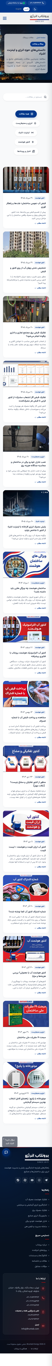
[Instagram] (39, 1180)
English (19, 9)
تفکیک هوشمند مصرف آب (36, 1199)
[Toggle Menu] (4, 18)
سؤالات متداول (41, 1266)
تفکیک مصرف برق (39, 1210)
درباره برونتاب (41, 1245)
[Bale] (18, 1180)
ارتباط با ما (34, 1348)
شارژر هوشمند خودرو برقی (36, 1221)
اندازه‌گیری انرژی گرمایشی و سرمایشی (32, 1205)
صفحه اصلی (40, 37)
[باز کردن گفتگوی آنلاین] (6, 1152)
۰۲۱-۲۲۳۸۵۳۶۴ (32, 1301)
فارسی (26, 9)
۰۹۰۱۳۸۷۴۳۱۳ (33, 1315)
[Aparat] (25, 1180)
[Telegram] (46, 1180)
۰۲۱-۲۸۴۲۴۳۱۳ (32, 1297)
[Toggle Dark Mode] (35, 9)
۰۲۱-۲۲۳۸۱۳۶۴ (33, 1305)
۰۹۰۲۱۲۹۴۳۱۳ (33, 1319)
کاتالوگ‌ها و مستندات (38, 1255)
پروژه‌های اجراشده (39, 1250)
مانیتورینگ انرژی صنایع (37, 1215)
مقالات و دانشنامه (39, 1261)
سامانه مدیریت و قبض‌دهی (35, 1226)
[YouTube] (32, 1180)
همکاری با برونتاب (20, 1348)
